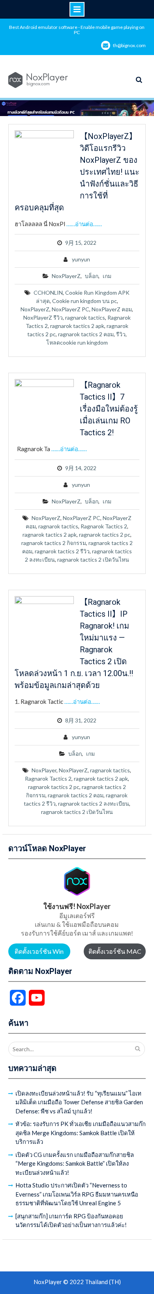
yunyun (81, 259)
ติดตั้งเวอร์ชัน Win (39, 951)
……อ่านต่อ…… (84, 223)
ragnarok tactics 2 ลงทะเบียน (93, 803)
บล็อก (91, 276)
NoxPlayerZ (66, 276)
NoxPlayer (44, 770)
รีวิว (121, 334)
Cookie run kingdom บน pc (84, 300)
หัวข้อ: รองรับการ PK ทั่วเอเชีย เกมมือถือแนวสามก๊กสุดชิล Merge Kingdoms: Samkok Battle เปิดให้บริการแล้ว (80, 1132)
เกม (107, 276)
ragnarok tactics (85, 317)
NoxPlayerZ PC (70, 309)
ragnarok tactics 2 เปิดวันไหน (93, 559)
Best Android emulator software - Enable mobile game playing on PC (77, 29)
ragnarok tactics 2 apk (77, 325)
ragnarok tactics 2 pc (104, 534)
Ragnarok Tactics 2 (104, 526)
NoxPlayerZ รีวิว (43, 317)
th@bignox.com (129, 45)
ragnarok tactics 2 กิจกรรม (53, 542)
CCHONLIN (48, 292)
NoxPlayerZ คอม (112, 309)
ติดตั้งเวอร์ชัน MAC (114, 951)
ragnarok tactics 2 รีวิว (62, 551)
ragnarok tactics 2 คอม (86, 334)
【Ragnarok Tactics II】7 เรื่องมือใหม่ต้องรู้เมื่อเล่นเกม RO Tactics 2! (109, 408)
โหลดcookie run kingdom (77, 342)
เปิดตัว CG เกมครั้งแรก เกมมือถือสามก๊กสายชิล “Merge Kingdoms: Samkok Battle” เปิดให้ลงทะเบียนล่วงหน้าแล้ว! (74, 1163)
